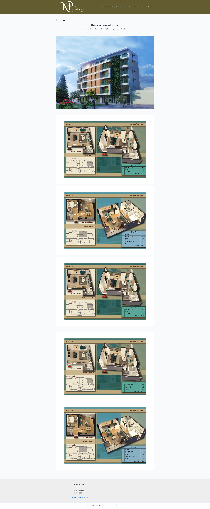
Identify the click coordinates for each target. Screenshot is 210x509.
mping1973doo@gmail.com (79, 497)
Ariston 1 (127, 7)
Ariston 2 (135, 7)
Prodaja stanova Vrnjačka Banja (112, 7)
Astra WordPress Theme (117, 505)
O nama (143, 7)
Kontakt (150, 7)
